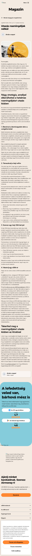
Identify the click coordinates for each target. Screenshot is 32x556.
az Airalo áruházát (11, 364)
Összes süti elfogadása (16, 542)
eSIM (4, 275)
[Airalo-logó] (5, 2)
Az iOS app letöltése (17, 410)
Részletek (16, 495)
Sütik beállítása (15, 551)
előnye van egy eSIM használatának (16, 287)
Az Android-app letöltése (17, 420)
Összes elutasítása (16, 546)
